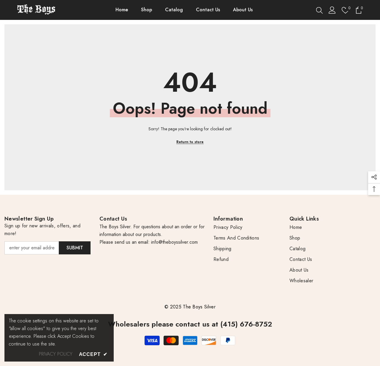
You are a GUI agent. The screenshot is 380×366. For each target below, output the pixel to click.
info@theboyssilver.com (174, 242)
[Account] (332, 10)
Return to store (190, 142)
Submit (74, 247)
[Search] (319, 10)
